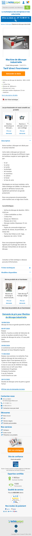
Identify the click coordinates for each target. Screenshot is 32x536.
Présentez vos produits (10, 435)
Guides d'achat (7, 433)
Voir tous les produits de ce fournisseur (16, 308)
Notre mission (7, 416)
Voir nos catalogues (16, 450)
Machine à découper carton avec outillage (22, 126)
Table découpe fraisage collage (22, 295)
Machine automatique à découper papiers (9, 127)
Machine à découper (5, 24)
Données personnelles (10, 423)
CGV (4, 418)
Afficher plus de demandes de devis (13, 389)
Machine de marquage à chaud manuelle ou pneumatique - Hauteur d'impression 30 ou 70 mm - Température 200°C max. (9, 301)
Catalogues (6, 430)
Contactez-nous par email (11, 408)
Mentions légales (8, 421)
